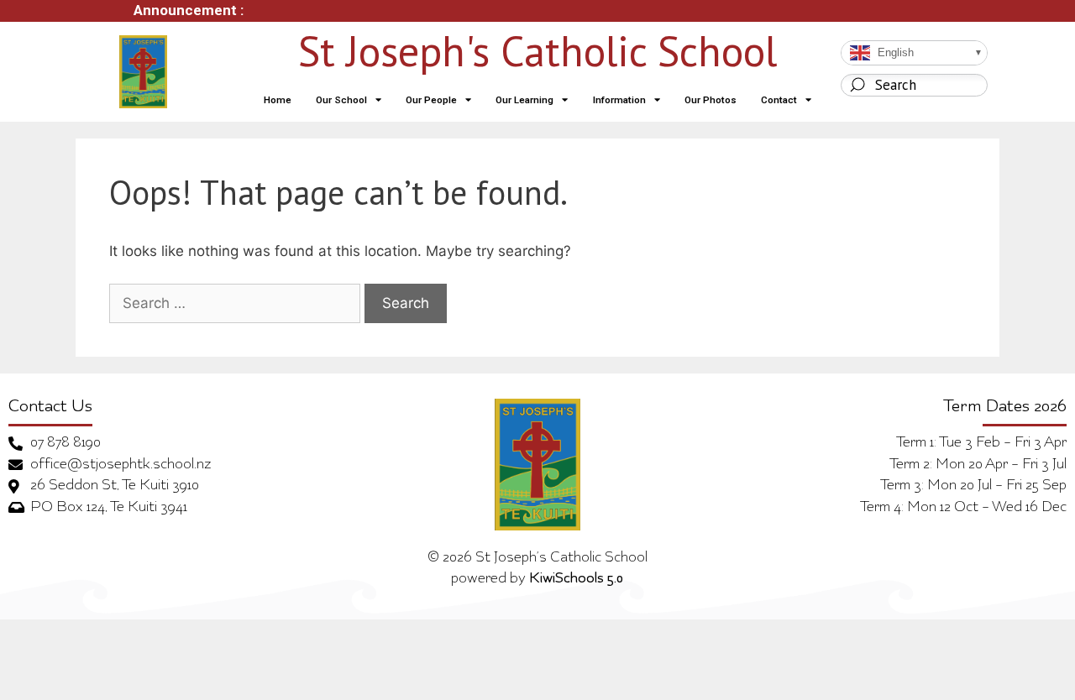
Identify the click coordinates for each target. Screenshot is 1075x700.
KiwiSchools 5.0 (576, 579)
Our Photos (710, 100)
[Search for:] (234, 304)
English (894, 51)
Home (277, 100)
